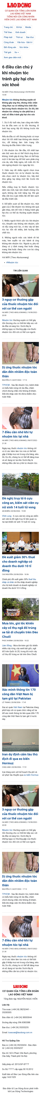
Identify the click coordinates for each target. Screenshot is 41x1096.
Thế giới (7, 52)
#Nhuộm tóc (12, 262)
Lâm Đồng (7, 645)
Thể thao (8, 32)
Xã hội (19, 27)
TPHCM (6, 385)
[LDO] (20, 286)
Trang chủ (8, 27)
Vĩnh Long (6, 516)
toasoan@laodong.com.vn (20, 1032)
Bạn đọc (30, 37)
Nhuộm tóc (7, 99)
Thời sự (19, 37)
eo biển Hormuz (31, 775)
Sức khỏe (23, 47)
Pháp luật (8, 37)
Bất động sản (10, 47)
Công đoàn (9, 42)
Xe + (17, 52)
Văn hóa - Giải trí (24, 42)
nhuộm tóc (22, 448)
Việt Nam (17, 707)
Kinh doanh (20, 32)
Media (28, 27)
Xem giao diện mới (12, 57)
